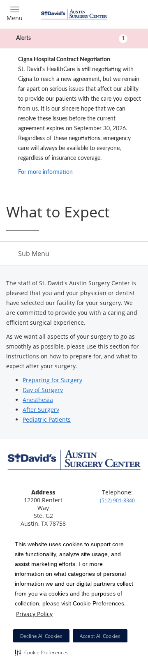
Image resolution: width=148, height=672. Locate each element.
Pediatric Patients (47, 419)
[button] (41, 652)
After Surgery (41, 409)
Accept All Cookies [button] (100, 636)
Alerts (70, 38)
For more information (45, 172)
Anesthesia (38, 400)
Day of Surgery (43, 390)
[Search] (125, 13)
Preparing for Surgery (52, 380)
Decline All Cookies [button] (41, 636)
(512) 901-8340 (117, 500)
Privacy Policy (34, 614)
